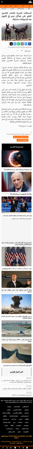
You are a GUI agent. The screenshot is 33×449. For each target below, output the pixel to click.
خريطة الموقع (20, 443)
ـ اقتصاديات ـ (16, 407)
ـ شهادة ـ (27, 422)
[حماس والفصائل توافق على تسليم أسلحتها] (16, 304)
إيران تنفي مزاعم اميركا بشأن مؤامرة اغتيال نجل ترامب (16, 215)
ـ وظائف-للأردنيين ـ (17, 413)
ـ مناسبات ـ (14, 419)
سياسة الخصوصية (17, 442)
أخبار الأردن (25, 6)
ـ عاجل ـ (19, 432)
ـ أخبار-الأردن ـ (25, 407)
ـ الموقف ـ (26, 419)
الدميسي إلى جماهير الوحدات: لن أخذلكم (21, 395)
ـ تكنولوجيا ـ (26, 432)
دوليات (13, 6)
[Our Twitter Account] (19, 448)
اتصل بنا (12, 8)
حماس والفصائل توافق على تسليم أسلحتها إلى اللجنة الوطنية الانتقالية (16, 317)
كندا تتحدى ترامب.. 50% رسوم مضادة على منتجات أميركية (16, 340)
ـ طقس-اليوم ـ (11, 432)
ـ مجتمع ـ (26, 413)
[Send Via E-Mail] (22, 43)
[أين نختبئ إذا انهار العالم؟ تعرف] (16, 158)
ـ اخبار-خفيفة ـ (25, 429)
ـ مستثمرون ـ (5, 419)
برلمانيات (8, 6)
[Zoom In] (22, 50)
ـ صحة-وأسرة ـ (9, 429)
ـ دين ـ (14, 422)
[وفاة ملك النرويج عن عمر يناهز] (16, 182)
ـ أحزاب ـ (20, 419)
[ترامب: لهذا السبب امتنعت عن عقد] (16, 256)
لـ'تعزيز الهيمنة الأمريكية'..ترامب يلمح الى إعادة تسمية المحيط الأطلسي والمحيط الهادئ (16, 243)
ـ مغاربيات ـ (18, 425)
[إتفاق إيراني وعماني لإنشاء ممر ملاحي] (16, 353)
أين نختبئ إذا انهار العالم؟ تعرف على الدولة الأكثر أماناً (17, 169)
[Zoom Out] (17, 50)
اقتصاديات (19, 6)
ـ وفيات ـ (8, 410)
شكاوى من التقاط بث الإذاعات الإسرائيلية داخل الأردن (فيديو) (17, 389)
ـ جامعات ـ (20, 422)
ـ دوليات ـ (9, 407)
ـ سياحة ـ (17, 429)
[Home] (31, 6)
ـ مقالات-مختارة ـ (6, 413)
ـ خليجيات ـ (26, 425)
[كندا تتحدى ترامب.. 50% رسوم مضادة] (16, 328)
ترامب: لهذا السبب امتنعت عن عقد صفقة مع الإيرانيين (16, 269)
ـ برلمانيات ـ (26, 410)
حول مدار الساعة (20, 8)
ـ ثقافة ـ (12, 425)
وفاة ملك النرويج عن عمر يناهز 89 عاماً (20, 194)
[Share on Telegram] (14, 43)
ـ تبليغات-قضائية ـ (13, 416)
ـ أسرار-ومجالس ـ (24, 416)
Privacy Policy (6, 442)
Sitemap (12, 443)
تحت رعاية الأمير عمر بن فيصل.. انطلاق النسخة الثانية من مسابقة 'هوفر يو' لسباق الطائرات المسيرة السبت (16, 381)
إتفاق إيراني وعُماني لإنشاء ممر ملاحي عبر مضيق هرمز (17, 365)
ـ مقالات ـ (5, 416)
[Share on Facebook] (29, 43)
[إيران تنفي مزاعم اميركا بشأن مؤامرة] (16, 204)
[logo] (30, 3)
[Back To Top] (30, 448)
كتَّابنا (29, 8)
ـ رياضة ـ (6, 425)
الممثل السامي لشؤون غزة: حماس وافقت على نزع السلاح (16, 291)
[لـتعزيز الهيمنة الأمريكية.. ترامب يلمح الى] (16, 229)
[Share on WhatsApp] (18, 43)
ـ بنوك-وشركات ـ (7, 422)
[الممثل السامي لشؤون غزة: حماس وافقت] (16, 279)
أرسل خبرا (4, 8)
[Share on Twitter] (25, 43)
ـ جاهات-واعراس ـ (17, 410)
